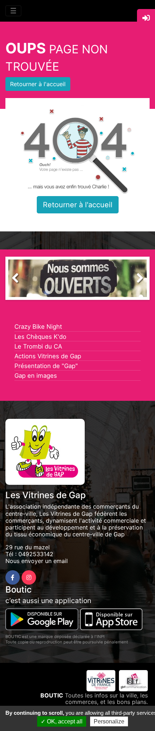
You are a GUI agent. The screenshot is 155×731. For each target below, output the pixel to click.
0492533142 (35, 554)
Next (136, 280)
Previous (19, 280)
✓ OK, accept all (62, 721)
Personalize (109, 721)
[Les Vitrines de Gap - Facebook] (12, 577)
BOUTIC (51, 695)
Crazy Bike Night (38, 326)
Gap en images (35, 375)
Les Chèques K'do (40, 336)
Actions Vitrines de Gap (47, 356)
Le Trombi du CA (38, 346)
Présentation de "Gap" (46, 365)
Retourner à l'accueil (38, 84)
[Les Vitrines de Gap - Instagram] (29, 577)
